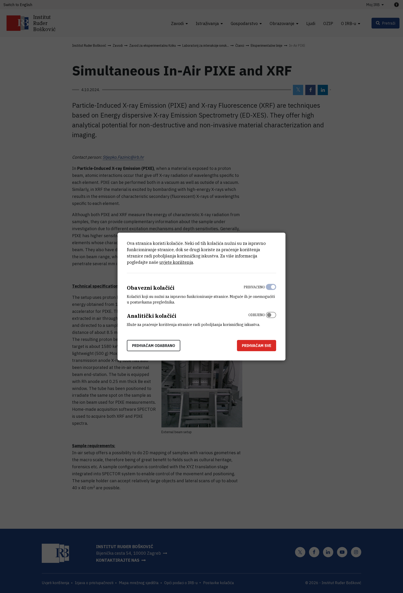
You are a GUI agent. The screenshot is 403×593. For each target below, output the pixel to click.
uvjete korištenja (176, 262)
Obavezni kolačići (150, 287)
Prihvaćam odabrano (153, 345)
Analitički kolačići (151, 315)
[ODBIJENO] (271, 318)
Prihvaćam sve (256, 345)
